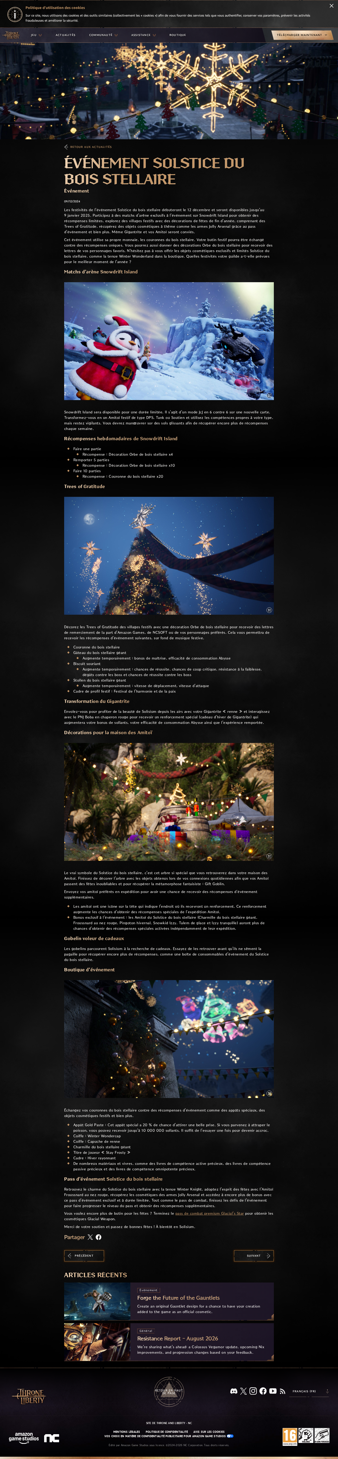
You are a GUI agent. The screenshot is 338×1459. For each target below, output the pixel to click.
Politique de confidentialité (167, 1431)
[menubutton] (36, 35)
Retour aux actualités (91, 146)
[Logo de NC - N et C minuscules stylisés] (52, 1438)
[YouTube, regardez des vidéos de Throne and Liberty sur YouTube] (273, 1391)
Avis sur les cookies (209, 1431)
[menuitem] (36, 35)
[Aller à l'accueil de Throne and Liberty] (11, 35)
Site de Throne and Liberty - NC (169, 1423)
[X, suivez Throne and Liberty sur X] (243, 1392)
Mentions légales (126, 1431)
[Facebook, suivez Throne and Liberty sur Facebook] (263, 1391)
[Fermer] (331, 6)
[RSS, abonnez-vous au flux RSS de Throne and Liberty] (282, 1391)
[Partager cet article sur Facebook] (98, 1237)
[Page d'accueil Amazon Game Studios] (24, 1439)
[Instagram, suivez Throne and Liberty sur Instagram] (253, 1391)
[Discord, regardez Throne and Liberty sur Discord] (234, 1391)
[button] (169, 341)
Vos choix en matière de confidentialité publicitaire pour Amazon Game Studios (165, 1436)
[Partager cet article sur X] (90, 1237)
